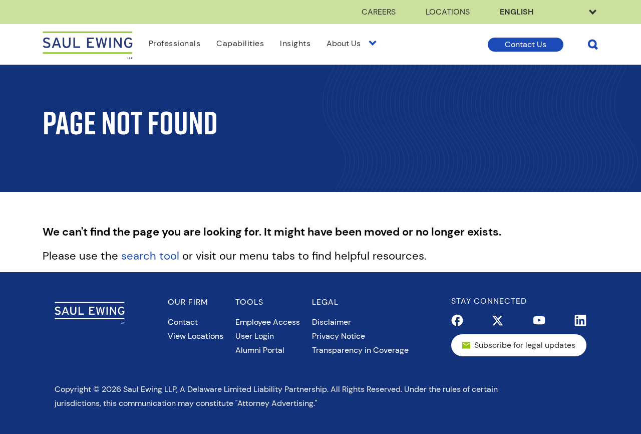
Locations (448, 12)
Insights (295, 43)
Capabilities (240, 43)
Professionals (175, 43)
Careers (379, 12)
